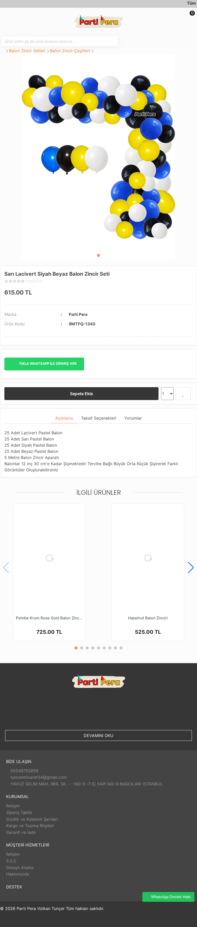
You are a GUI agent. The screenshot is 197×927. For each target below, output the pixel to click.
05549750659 (23, 770)
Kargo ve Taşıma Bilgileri (30, 825)
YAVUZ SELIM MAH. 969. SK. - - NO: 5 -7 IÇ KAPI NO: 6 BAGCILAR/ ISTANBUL (86, 783)
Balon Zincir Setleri (27, 50)
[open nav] (6, 16)
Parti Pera (78, 314)
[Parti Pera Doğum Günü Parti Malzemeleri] (98, 21)
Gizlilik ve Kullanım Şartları (32, 819)
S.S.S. (11, 860)
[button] (98, 255)
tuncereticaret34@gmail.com (38, 777)
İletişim (13, 805)
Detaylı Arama (20, 867)
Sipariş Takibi (19, 812)
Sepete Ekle (81, 393)
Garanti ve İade (21, 832)
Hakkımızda (17, 874)
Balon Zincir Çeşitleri (70, 50)
